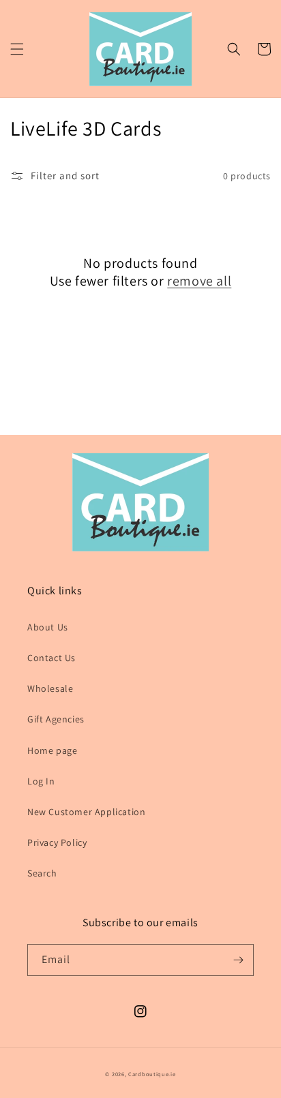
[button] (17, 49)
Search (42, 873)
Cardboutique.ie (152, 1074)
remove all (199, 281)
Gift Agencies (56, 719)
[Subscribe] (238, 960)
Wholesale (50, 688)
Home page (52, 750)
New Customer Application (86, 812)
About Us (47, 627)
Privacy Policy (57, 842)
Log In (41, 781)
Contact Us (51, 658)
